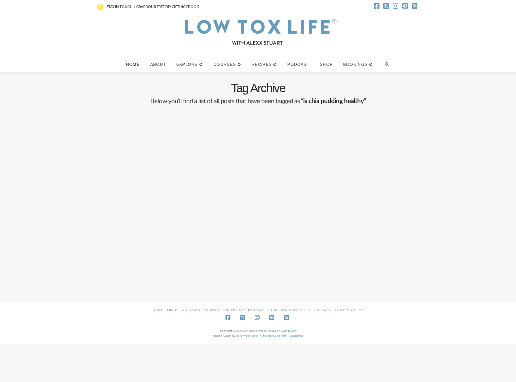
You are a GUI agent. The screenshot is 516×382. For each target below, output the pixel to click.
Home (158, 310)
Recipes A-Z (234, 310)
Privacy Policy (349, 310)
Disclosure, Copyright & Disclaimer (282, 335)
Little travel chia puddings (145, 204)
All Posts (191, 310)
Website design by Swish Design (277, 331)
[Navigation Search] (386, 62)
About (172, 310)
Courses (211, 310)
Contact (322, 310)
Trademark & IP (296, 310)
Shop (272, 310)
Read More (115, 252)
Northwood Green (247, 335)
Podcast (256, 310)
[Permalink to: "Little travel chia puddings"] (147, 154)
